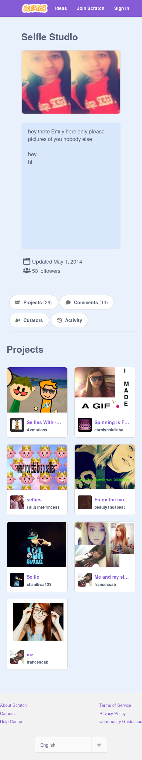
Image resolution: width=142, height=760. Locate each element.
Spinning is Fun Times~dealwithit (112, 422)
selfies (34, 499)
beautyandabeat (109, 507)
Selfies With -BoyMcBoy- (45, 422)
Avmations (37, 430)
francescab (105, 584)
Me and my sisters (112, 576)
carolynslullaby (108, 430)
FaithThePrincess (43, 507)
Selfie (33, 576)
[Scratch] (34, 8)
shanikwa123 (39, 584)
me (30, 654)
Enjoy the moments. (112, 499)
